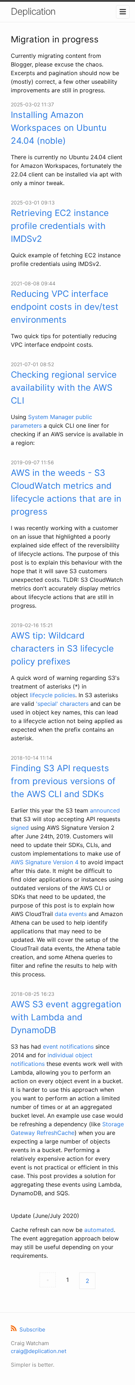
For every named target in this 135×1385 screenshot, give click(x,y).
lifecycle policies (52, 695)
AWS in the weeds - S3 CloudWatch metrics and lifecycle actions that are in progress (66, 492)
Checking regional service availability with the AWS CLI (64, 387)
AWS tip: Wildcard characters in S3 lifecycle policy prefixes (62, 648)
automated (99, 1229)
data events (71, 913)
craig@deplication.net (38, 1351)
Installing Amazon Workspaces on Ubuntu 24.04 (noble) (59, 128)
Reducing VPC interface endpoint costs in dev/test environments (64, 307)
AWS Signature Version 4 (44, 862)
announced (105, 810)
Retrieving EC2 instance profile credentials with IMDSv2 (60, 226)
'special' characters (62, 703)
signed (20, 827)
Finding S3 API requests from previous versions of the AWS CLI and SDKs (63, 781)
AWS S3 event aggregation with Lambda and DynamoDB (66, 1017)
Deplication (33, 11)
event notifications (68, 1046)
